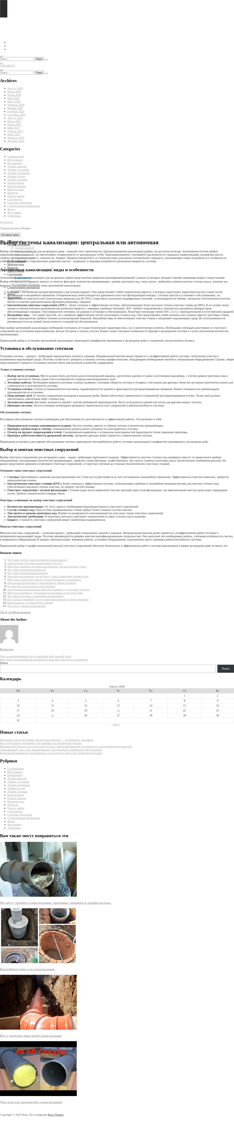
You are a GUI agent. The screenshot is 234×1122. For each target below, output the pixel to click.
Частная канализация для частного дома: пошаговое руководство (47, 576)
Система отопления (19, 202)
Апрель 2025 (15, 131)
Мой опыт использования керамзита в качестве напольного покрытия (43, 659)
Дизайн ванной (17, 166)
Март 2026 (13, 101)
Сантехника (14, 199)
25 (52, 715)
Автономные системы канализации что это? (35, 563)
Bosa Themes (55, 1114)
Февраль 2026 (15, 104)
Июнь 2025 (14, 124)
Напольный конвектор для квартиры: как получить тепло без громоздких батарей (51, 753)
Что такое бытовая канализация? (27, 573)
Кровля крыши (16, 186)
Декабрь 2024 (15, 141)
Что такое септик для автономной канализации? (37, 560)
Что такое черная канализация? (26, 569)
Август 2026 (15, 88)
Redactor (7, 649)
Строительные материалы (23, 206)
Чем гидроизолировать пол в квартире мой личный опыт (35, 656)
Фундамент (14, 212)
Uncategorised (15, 156)
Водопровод (15, 163)
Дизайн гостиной (18, 169)
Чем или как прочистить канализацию (31, 1102)
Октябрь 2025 (15, 111)
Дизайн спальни (17, 179)
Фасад (11, 209)
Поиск (4, 662)
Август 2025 (15, 118)
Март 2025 (13, 134)
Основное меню (10, 235)
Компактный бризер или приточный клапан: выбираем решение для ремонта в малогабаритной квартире (66, 746)
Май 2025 (13, 127)
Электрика (14, 215)
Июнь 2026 (14, 95)
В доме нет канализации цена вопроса (31, 586)
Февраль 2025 (15, 137)
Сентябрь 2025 (16, 114)
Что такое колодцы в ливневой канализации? (35, 596)
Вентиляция (14, 159)
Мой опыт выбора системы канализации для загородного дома (46, 566)
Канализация (15, 183)
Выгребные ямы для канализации (27, 969)
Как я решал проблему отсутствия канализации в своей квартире (48, 599)
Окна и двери (15, 196)
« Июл (116, 724)
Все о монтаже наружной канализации (31, 1036)
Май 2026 (13, 98)
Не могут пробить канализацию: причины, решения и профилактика (55, 903)
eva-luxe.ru (6, 222)
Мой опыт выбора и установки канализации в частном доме (45, 592)
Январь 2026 (15, 108)
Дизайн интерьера (18, 173)
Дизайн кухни (16, 176)
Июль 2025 (14, 121)
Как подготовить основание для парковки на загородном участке (41, 743)
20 (118, 710)
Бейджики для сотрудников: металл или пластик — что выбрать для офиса (46, 739)
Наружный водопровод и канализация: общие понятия (41, 583)
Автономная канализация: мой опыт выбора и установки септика (48, 589)
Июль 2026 (14, 91)
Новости (12, 192)
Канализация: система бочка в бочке (30, 602)
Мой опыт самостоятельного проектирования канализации (44, 579)
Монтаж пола (15, 189)
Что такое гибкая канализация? (26, 606)
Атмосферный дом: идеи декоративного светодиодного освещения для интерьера (51, 749)
